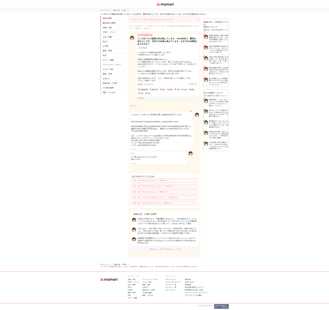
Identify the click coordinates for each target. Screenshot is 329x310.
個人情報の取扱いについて (194, 287)
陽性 (192, 89)
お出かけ (106, 78)
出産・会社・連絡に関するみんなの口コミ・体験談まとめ (153, 203)
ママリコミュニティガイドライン (196, 293)
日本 (148, 93)
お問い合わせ (189, 282)
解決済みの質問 (109, 23)
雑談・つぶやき (109, 92)
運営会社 (188, 279)
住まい (105, 41)
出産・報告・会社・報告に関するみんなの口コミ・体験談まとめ (155, 197)
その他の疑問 (108, 88)
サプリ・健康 (108, 60)
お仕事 (105, 46)
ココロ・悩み (108, 69)
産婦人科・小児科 (110, 83)
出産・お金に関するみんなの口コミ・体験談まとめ (151, 180)
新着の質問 (107, 18)
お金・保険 (107, 37)
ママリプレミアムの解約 (193, 295)
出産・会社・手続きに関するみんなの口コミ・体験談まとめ (154, 186)
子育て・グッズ (109, 32)
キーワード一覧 (171, 285)
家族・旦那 (107, 74)
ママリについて (171, 279)
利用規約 (188, 285)
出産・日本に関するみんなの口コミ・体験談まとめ (151, 192)
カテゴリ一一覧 (171, 287)
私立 (163, 89)
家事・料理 (107, 51)
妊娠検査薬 (144, 89)
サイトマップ (170, 290)
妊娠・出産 (107, 27)
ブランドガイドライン (173, 282)
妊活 (104, 55)
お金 (185, 89)
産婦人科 (155, 89)
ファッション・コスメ (112, 65)
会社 (141, 93)
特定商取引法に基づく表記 (194, 290)
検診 (171, 89)
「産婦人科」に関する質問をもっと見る (164, 249)
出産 (178, 89)
